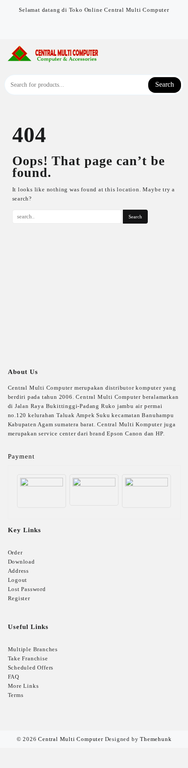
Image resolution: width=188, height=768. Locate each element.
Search (164, 84)
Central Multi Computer (70, 739)
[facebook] (89, 26)
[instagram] (99, 26)
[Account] (179, 54)
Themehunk (155, 739)
